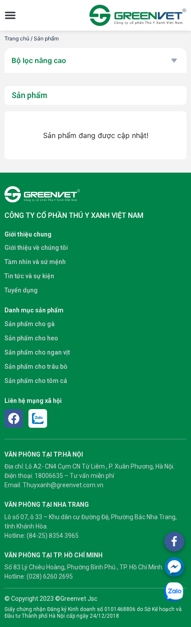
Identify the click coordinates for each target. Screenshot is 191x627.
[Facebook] (13, 418)
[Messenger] (174, 567)
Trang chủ (16, 38)
